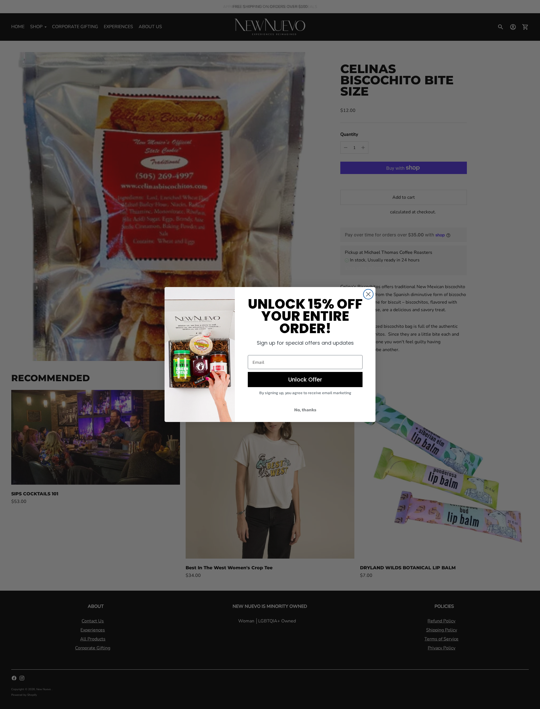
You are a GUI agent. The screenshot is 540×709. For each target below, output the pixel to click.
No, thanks (305, 409)
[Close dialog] (368, 294)
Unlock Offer (305, 379)
